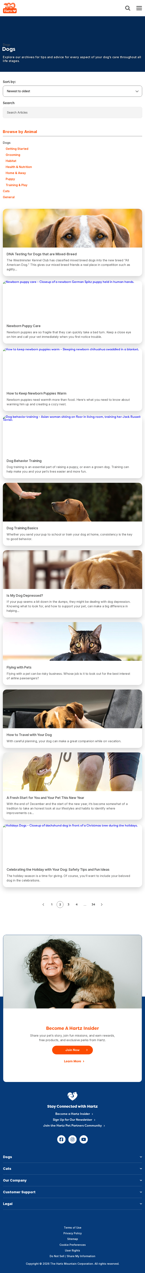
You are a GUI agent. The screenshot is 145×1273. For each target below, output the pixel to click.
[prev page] (43, 904)
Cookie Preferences (72, 1244)
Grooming (13, 155)
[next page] (101, 904)
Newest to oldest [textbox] (18, 91)
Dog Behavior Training (24, 461)
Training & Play (16, 185)
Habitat (11, 161)
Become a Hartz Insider (72, 1114)
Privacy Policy (72, 1233)
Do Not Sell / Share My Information (72, 1256)
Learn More (72, 1061)
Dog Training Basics (22, 528)
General (9, 197)
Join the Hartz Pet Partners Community (72, 1125)
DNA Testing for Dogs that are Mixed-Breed (42, 254)
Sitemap (72, 1238)
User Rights (72, 1250)
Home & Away (16, 173)
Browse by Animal (20, 131)
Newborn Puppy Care (24, 326)
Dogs (7, 143)
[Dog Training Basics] (72, 510)
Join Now (72, 1050)
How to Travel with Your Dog (29, 735)
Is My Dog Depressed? (25, 595)
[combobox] (72, 91)
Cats (6, 191)
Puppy (10, 179)
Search (127, 8)
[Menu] (139, 8)
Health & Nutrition (19, 167)
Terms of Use (72, 1227)
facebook (61, 1139)
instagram (72, 1139)
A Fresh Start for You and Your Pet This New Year (45, 798)
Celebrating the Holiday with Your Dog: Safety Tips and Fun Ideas (58, 869)
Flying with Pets (19, 667)
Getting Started (17, 149)
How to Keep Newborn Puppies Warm (36, 393)
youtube (83, 1139)
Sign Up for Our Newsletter (72, 1119)
